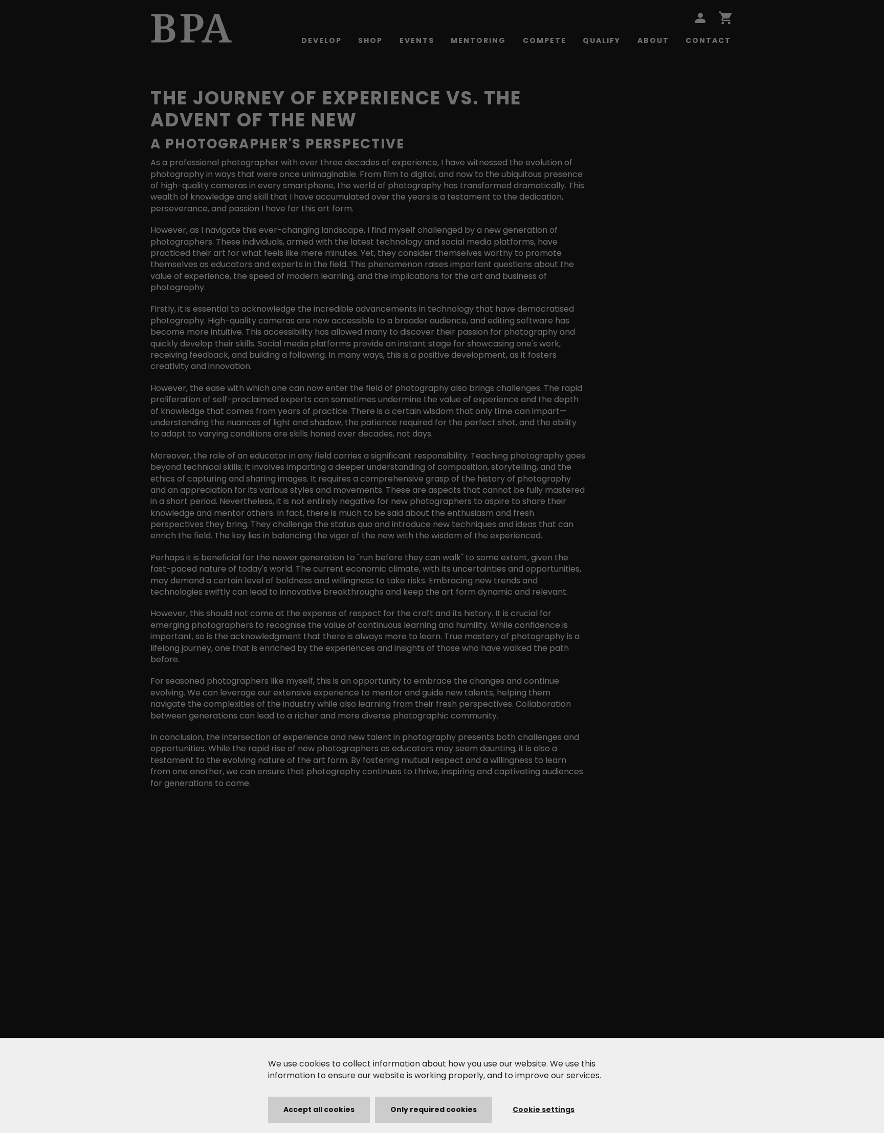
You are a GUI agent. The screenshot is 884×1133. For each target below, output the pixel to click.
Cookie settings (543, 1109)
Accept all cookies (319, 1109)
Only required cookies (433, 1109)
